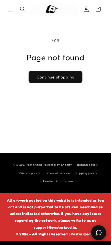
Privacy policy (29, 173)
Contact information (58, 181)
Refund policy (87, 165)
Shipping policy (86, 173)
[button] (11, 9)
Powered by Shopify (57, 165)
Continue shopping (55, 77)
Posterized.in (83, 234)
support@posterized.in (55, 227)
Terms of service (57, 173)
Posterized (34, 165)
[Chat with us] (98, 232)
